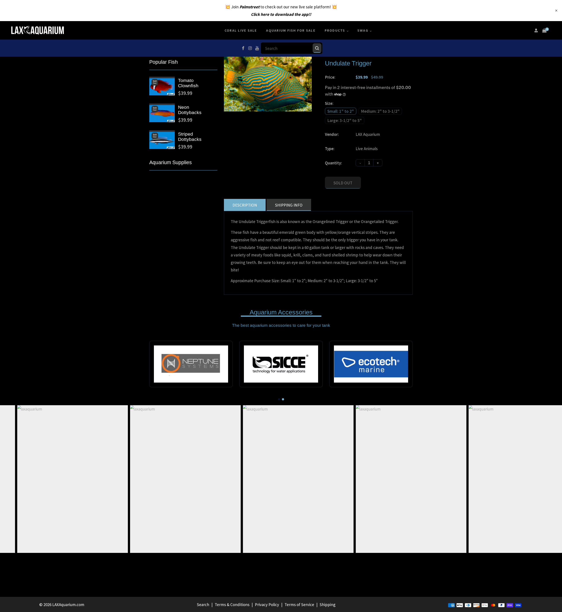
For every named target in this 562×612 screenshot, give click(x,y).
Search (203, 604)
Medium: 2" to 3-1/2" (380, 111)
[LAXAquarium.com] (37, 30)
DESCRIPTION (244, 205)
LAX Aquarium (368, 134)
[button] (279, 399)
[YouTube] (257, 48)
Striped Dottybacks (190, 136)
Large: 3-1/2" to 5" (344, 120)
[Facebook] (243, 48)
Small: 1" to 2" (340, 111)
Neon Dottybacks (190, 110)
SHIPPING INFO (289, 205)
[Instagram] (250, 48)
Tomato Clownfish (188, 83)
